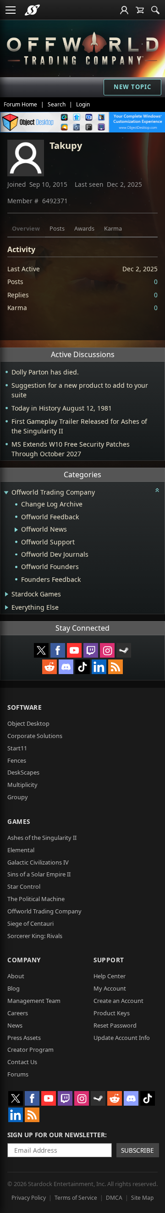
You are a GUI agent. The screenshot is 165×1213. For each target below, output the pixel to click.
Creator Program (30, 1049)
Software (24, 707)
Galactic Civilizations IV (38, 862)
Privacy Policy (28, 1198)
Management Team (33, 1001)
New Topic (132, 87)
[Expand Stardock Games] (6, 594)
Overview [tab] (26, 228)
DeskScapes (23, 772)
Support (109, 959)
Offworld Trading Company (44, 911)
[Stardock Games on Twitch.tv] (90, 650)
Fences (16, 760)
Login (83, 104)
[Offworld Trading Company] (82, 47)
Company (24, 959)
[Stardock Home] (32, 10)
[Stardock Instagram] (107, 650)
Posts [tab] (57, 228)
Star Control (23, 886)
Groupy (17, 797)
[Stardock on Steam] (124, 650)
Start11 (17, 748)
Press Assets (24, 1038)
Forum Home (20, 104)
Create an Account (118, 1001)
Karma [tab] (113, 228)
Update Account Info (122, 1038)
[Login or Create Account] (124, 10)
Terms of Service (76, 1198)
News (14, 1025)
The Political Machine (36, 899)
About (15, 976)
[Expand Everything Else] (6, 607)
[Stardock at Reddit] (49, 667)
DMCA (114, 1198)
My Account (110, 988)
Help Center (110, 976)
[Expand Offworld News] (16, 529)
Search (57, 104)
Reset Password (115, 1025)
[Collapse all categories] (157, 490)
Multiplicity (22, 785)
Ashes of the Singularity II (42, 837)
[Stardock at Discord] (66, 667)
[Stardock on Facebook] (58, 650)
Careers (17, 1013)
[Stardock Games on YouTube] (74, 650)
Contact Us (22, 1062)
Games (18, 821)
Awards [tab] (84, 228)
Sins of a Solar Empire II (39, 874)
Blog (13, 988)
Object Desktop (28, 723)
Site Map (142, 1198)
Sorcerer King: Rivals (34, 936)
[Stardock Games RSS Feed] (115, 667)
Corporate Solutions (34, 736)
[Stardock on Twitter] (41, 650)
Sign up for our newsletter (56, 1134)
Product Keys (112, 1013)
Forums (17, 1074)
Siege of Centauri (30, 923)
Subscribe (137, 1150)
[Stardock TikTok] (82, 667)
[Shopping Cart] (140, 10)
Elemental (20, 850)
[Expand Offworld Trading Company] (6, 493)
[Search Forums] (155, 10)
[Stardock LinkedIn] (99, 667)
